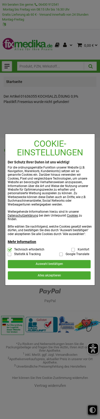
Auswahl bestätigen (49, 264)
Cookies (72, 215)
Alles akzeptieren (49, 275)
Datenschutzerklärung (23, 215)
